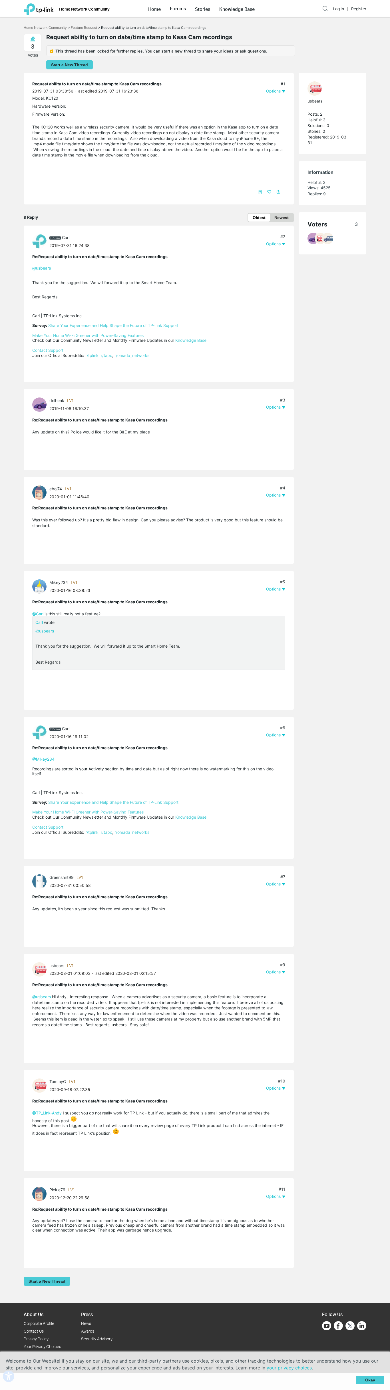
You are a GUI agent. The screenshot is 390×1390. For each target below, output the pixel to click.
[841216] (40, 585)
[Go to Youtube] (326, 1325)
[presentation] (39, 241)
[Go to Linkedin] (361, 1325)
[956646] (40, 880)
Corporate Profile (39, 1323)
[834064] (40, 492)
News (86, 1323)
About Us (33, 1314)
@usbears (41, 268)
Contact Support (47, 350)
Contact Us (34, 1331)
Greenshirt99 (61, 877)
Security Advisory (96, 1338)
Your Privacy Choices (42, 1346)
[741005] (40, 969)
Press (87, 1314)
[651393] (40, 240)
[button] (154, 8)
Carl (65, 237)
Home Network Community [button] (84, 9)
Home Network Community (45, 27)
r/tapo (106, 355)
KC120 (52, 98)
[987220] (40, 1084)
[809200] (40, 404)
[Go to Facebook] (338, 1325)
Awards (87, 1331)
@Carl (37, 613)
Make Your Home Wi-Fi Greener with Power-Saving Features (88, 335)
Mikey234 (58, 582)
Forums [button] (178, 8)
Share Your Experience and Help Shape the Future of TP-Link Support (113, 325)
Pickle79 (57, 1189)
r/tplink (91, 355)
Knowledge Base (190, 340)
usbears (56, 965)
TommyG (57, 1081)
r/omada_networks (131, 355)
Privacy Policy (36, 1338)
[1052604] (40, 1193)
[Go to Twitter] (350, 1326)
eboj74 (55, 488)
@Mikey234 (43, 759)
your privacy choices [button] (289, 1368)
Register (358, 9)
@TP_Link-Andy (47, 1112)
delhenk (56, 400)
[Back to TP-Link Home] (39, 8)
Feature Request (84, 27)
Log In (338, 9)
